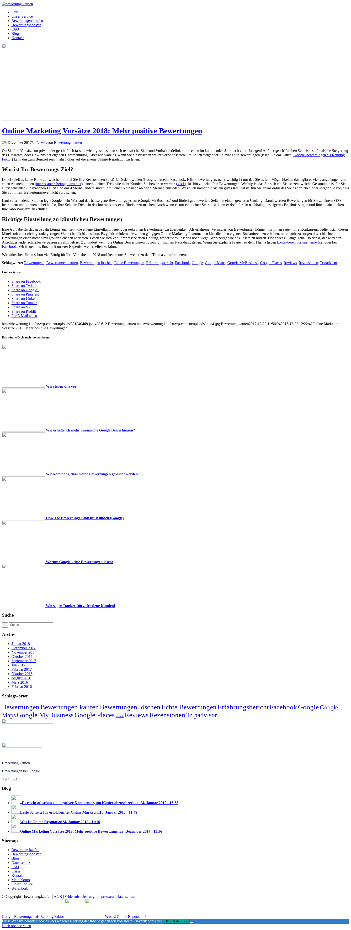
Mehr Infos (180, 921)
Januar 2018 (20, 644)
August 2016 (21, 678)
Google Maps (215, 263)
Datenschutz (20, 863)
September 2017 (23, 661)
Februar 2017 (21, 669)
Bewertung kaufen (25, 850)
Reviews (290, 263)
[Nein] (191, 922)
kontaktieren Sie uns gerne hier (300, 242)
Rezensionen (308, 263)
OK (167, 921)
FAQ (15, 867)
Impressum (105, 896)
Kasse (16, 871)
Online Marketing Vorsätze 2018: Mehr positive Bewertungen (102, 130)
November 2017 (23, 652)
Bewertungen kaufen (62, 263)
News (41, 142)
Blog (15, 858)
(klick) (181, 184)
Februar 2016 (21, 687)
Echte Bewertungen (129, 263)
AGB (58, 896)
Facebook (9, 246)
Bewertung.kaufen (68, 142)
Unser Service (22, 884)
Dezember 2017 (23, 648)
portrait (120, 716)
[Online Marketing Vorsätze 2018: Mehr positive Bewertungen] (75, 119)
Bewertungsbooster (26, 854)
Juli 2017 (18, 665)
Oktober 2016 (21, 674)
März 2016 (19, 682)
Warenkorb (19, 888)
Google (197, 263)
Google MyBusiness (242, 263)
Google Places (271, 263)
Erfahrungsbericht (159, 263)
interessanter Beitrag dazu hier (58, 184)
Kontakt (17, 875)
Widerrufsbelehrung (80, 896)
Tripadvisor (328, 263)
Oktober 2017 (21, 657)
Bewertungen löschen (96, 263)
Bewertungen (34, 263)
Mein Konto (20, 880)
